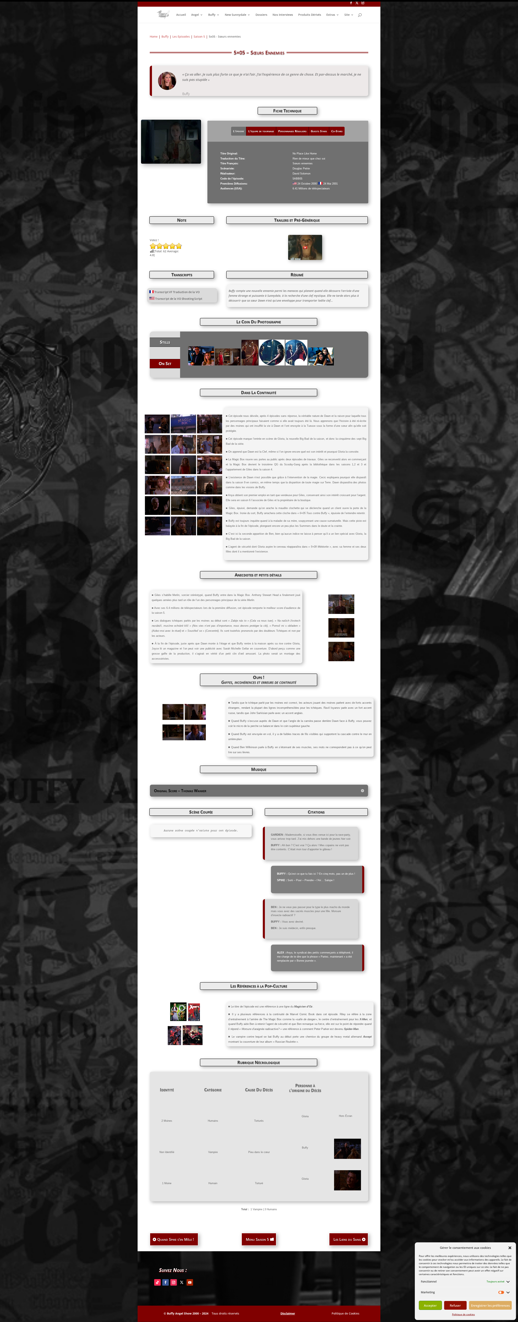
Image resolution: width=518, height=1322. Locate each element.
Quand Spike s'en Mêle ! (175, 1239)
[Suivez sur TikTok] (157, 1282)
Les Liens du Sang (347, 1239)
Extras (330, 15)
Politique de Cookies (345, 1313)
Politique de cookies (463, 1314)
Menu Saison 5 (257, 1239)
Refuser (455, 1305)
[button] (510, 1248)
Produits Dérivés (309, 15)
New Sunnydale (235, 15)
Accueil (181, 15)
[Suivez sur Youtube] (190, 1282)
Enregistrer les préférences (490, 1305)
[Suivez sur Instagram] (173, 1282)
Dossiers (261, 15)
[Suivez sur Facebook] (165, 1282)
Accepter (430, 1305)
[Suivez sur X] (181, 1282)
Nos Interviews (283, 15)
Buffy (211, 15)
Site (347, 15)
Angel (195, 15)
